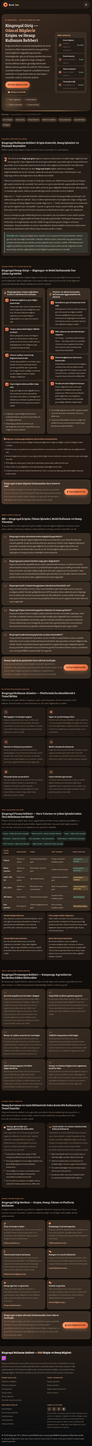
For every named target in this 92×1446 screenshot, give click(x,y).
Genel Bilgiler (7, 120)
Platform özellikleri (9, 1381)
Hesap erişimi (7, 1393)
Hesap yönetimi (8, 1424)
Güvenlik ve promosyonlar (12, 1400)
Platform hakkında (9, 1385)
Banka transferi (53, 1385)
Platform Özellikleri (49, 120)
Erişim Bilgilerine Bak (18, 85)
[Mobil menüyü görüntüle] (86, 4)
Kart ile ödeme (52, 1393)
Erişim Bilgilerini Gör (77, 492)
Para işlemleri (7, 1389)
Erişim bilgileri (7, 1409)
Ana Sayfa (5, 114)
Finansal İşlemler (65, 120)
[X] (49, 1409)
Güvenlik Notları (79, 120)
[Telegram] (64, 1409)
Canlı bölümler (7, 1420)
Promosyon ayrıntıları (10, 1412)
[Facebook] (59, 1409)
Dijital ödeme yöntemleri (56, 1389)
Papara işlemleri (53, 1381)
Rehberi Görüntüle (18, 92)
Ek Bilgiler (6, 125)
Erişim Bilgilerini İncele (76, 1325)
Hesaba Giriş (20, 120)
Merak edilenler (8, 1396)
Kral (14, 4)
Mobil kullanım (7, 1416)
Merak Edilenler (33, 120)
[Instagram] (54, 1409)
